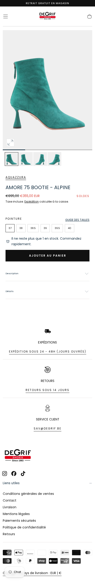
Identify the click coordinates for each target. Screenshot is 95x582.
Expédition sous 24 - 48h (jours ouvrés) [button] (47, 351)
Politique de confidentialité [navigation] (24, 527)
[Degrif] (18, 456)
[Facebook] (14, 473)
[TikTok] (23, 473)
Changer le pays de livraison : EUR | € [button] (32, 573)
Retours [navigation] (9, 534)
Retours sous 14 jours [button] (47, 390)
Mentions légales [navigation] (16, 514)
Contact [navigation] (9, 500)
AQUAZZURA (16, 177)
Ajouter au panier (47, 256)
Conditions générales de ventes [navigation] (28, 493)
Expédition (31, 202)
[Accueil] (47, 16)
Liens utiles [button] (11, 483)
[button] (5, 16)
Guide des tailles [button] (77, 220)
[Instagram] (4, 473)
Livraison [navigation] (9, 507)
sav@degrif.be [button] (47, 428)
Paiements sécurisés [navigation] (19, 520)
